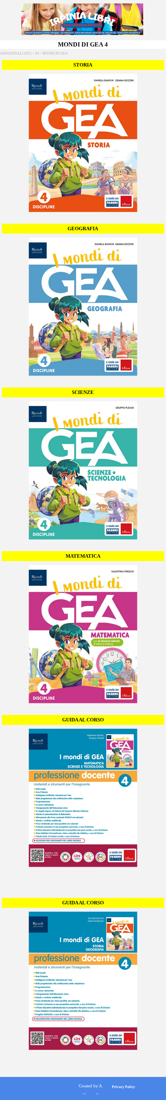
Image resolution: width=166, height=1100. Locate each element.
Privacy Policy (123, 1087)
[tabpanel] (90, 1090)
